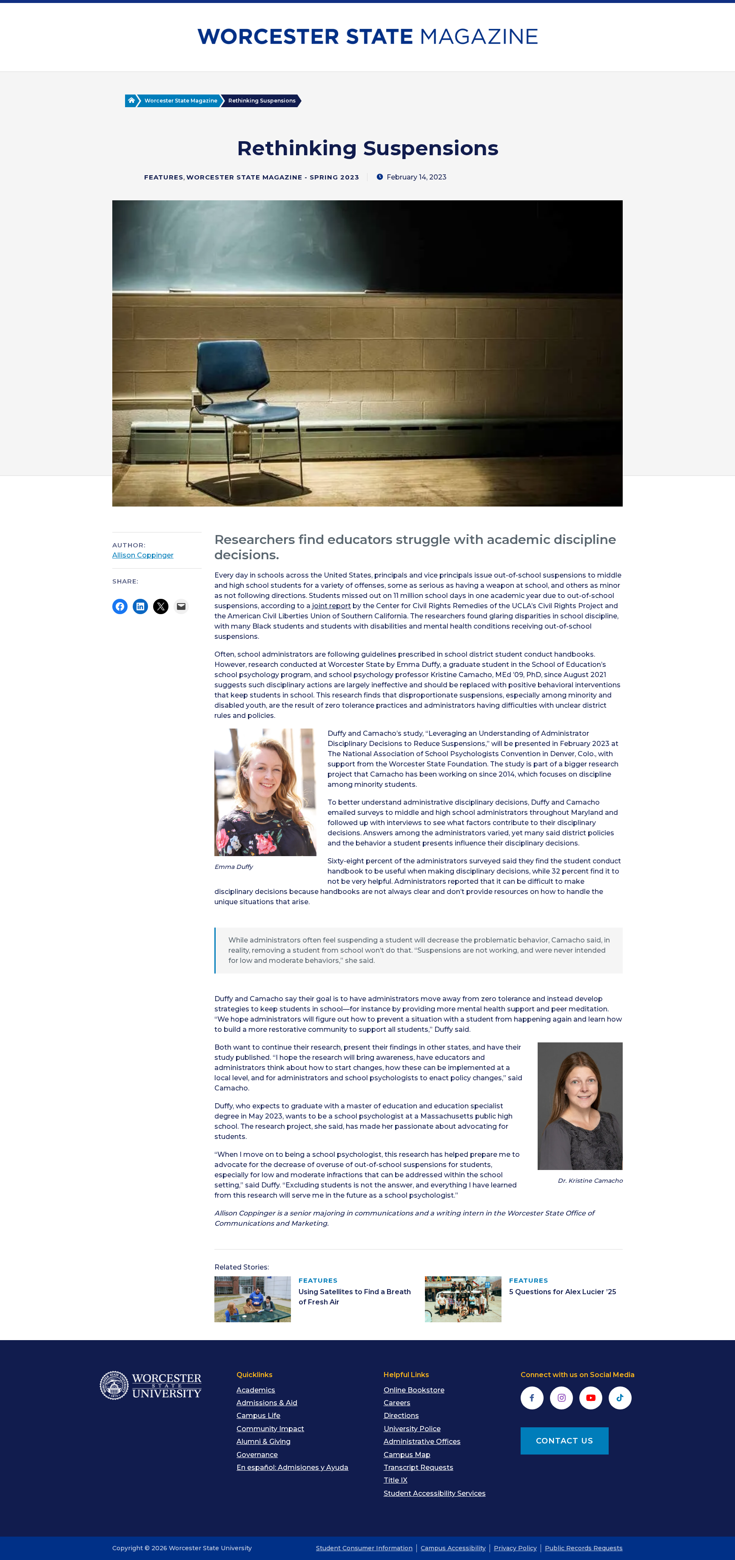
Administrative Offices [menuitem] (422, 1442)
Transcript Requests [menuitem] (418, 1467)
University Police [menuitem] (412, 1429)
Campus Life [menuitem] (258, 1416)
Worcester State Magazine (181, 100)
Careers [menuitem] (397, 1403)
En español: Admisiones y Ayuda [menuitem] (292, 1467)
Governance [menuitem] (257, 1455)
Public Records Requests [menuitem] (584, 1548)
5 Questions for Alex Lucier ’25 (562, 1292)
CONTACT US (564, 1441)
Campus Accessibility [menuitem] (453, 1548)
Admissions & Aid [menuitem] (266, 1403)
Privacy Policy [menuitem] (515, 1548)
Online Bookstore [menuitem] (414, 1390)
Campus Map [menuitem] (407, 1455)
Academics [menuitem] (255, 1390)
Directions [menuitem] (401, 1416)
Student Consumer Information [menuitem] (364, 1548)
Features (163, 177)
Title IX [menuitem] (395, 1480)
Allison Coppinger (143, 555)
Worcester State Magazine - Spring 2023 (272, 177)
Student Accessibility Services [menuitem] (435, 1493)
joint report (331, 606)
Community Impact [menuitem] (270, 1429)
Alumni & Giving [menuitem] (263, 1442)
